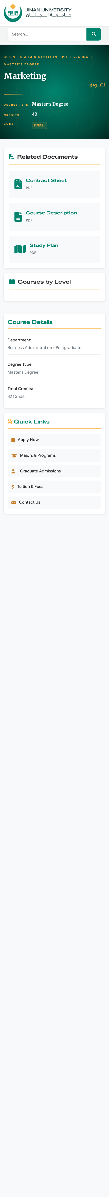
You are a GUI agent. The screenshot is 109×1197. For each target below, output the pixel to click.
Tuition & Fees (30, 486)
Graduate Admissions (40, 471)
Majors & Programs (38, 455)
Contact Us (29, 502)
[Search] (93, 34)
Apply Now (28, 439)
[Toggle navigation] (99, 13)
